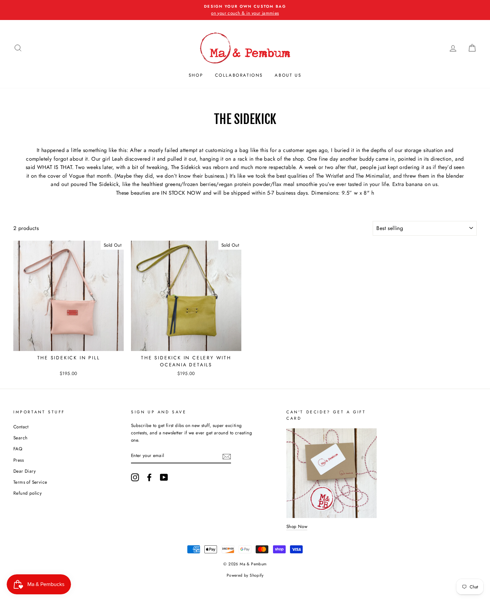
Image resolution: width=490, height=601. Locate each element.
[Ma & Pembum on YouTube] (164, 477)
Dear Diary (24, 471)
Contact (21, 426)
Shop (196, 75)
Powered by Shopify (245, 575)
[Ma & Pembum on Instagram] (135, 477)
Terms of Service (30, 482)
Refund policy (27, 493)
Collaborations (239, 75)
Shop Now (296, 526)
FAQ (17, 448)
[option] (245, 10)
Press (18, 460)
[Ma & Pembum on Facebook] (149, 477)
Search (20, 437)
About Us (288, 75)
